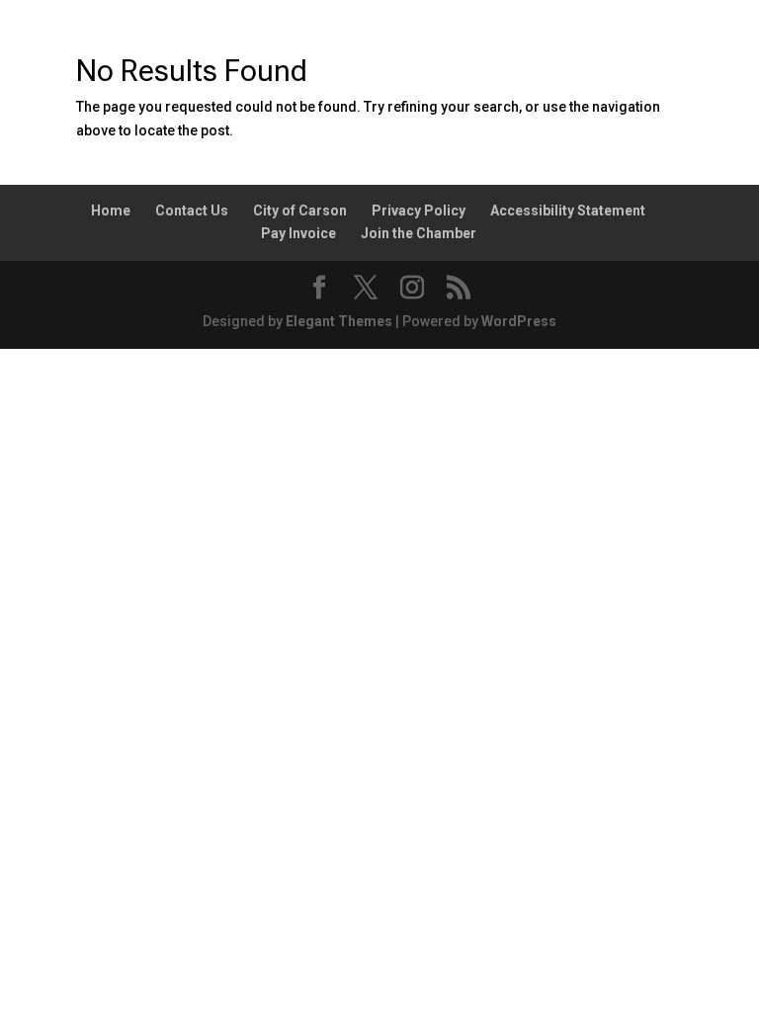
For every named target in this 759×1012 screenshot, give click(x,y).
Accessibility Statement (567, 210)
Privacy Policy (418, 210)
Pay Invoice (298, 233)
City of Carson (300, 210)
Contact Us (191, 210)
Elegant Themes (339, 321)
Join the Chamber (418, 233)
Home (110, 210)
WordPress (518, 321)
